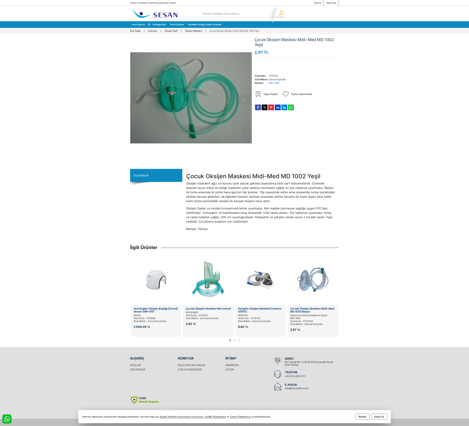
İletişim (229, 369)
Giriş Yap (331, 2)
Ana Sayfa (138, 24)
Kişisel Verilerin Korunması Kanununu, (182, 416)
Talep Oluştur (270, 94)
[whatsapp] (291, 107)
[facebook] (258, 107)
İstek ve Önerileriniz (190, 369)
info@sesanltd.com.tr (297, 388)
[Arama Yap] (279, 13)
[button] (230, 340)
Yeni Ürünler (137, 369)
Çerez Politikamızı (240, 416)
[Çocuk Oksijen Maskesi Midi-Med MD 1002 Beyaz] (312, 279)
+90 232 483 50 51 (295, 376)
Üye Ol (317, 2)
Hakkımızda (232, 365)
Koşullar (135, 365)
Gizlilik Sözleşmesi (215, 416)
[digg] (278, 107)
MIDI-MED (274, 83)
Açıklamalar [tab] (141, 175)
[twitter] (264, 107)
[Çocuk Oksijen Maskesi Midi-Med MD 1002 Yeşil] (191, 98)
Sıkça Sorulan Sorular (191, 365)
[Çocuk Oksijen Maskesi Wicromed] (208, 279)
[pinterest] (271, 107)
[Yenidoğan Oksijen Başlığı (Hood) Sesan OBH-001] (156, 279)
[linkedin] (284, 107)
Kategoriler (159, 24)
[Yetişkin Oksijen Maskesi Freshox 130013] (260, 279)
